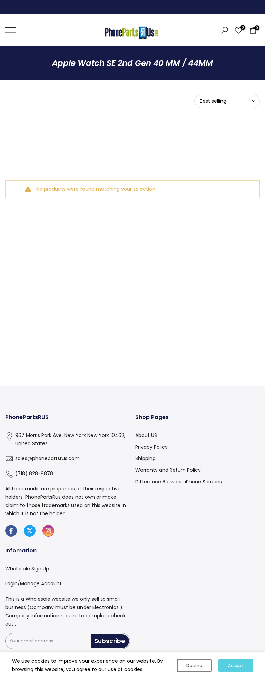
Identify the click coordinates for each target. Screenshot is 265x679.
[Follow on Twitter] (30, 531)
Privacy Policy (151, 446)
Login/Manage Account (33, 583)
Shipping (145, 458)
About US (146, 435)
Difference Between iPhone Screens (178, 481)
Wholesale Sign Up (27, 568)
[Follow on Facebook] (11, 531)
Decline (194, 665)
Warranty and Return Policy (168, 470)
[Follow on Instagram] (48, 531)
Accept (235, 665)
